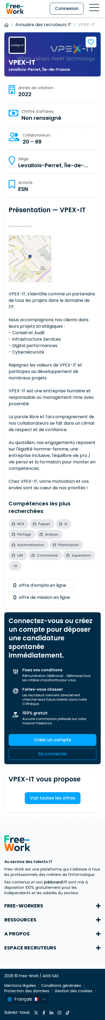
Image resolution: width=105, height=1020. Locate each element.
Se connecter (52, 754)
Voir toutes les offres (52, 798)
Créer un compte (52, 740)
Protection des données (26, 991)
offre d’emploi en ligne (39, 585)
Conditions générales (61, 985)
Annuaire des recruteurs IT (43, 25)
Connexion (66, 8)
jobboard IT (55, 882)
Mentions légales (20, 985)
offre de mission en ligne (41, 597)
